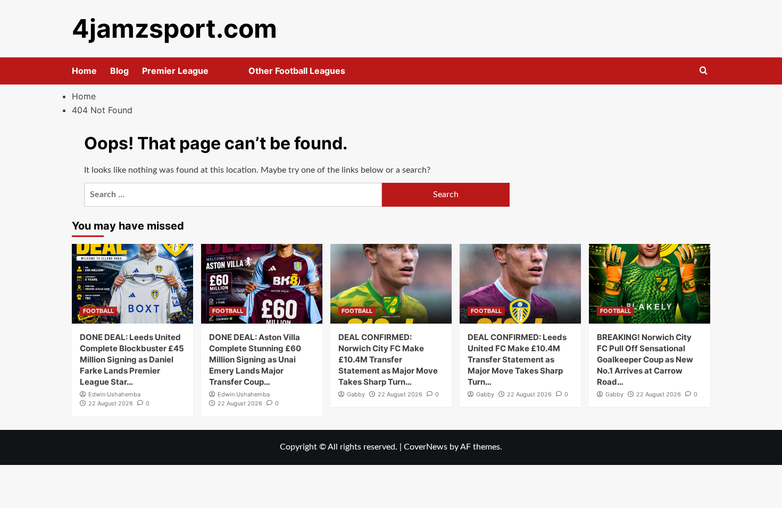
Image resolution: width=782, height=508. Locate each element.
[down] (222, 74)
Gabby (356, 394)
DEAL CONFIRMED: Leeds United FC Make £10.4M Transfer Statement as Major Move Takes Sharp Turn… (517, 359)
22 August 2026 (110, 403)
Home (84, 70)
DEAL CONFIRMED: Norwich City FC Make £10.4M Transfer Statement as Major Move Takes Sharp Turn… (388, 359)
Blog (119, 70)
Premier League (175, 70)
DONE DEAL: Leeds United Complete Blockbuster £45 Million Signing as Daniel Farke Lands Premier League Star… (132, 359)
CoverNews (425, 447)
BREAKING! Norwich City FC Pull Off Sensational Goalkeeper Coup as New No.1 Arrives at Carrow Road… (645, 359)
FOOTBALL (98, 311)
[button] (703, 71)
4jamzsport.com (174, 28)
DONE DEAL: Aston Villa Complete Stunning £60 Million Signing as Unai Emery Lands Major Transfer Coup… (255, 359)
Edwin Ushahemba (114, 394)
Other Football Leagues (296, 70)
